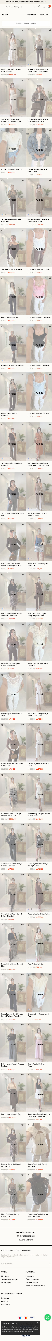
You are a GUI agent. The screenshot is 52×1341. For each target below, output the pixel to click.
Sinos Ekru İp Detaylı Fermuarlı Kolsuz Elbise (39, 815)
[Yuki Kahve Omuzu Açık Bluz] (13, 247)
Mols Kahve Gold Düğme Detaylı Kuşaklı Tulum (37, 615)
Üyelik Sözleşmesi (32, 1279)
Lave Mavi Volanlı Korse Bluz (38, 413)
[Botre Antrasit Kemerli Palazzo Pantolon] (13, 1042)
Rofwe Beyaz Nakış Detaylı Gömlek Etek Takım (38, 715)
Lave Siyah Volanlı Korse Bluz (39, 365)
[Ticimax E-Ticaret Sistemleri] (26, 1336)
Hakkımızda (30, 1276)
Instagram (5, 1298)
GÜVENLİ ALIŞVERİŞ (26, 1240)
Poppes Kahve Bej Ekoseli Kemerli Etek (11, 1165)
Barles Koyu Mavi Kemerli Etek (12, 365)
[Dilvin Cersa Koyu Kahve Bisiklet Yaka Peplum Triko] (13, 541)
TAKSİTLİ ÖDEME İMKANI (26, 1236)
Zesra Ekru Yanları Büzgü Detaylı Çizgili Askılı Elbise (11, 120)
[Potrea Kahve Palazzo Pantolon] (13, 391)
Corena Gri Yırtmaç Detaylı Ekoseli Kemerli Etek (11, 815)
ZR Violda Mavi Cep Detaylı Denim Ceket (38, 170)
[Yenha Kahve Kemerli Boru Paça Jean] (13, 197)
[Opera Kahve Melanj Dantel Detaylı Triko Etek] (13, 892)
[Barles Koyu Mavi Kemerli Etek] (13, 343)
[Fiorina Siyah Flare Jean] (13, 295)
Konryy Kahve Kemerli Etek (11, 1114)
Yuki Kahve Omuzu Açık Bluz (12, 269)
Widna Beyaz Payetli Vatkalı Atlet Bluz (11, 715)
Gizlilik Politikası (32, 1282)
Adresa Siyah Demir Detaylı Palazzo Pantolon (11, 865)
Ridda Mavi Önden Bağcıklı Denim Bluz (38, 565)
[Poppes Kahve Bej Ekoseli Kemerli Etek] (13, 1142)
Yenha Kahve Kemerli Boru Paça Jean (11, 220)
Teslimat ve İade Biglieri (9, 1279)
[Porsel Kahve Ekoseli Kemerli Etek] (13, 942)
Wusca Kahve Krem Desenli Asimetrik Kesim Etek (11, 615)
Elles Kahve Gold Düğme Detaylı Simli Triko (10, 665)
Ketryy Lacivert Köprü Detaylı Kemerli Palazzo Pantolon (12, 1015)
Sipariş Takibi (6, 1282)
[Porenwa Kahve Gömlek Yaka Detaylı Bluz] (13, 742)
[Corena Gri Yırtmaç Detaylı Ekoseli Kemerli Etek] (13, 792)
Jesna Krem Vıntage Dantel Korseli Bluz (38, 665)
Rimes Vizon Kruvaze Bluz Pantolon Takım (37, 515)
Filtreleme (31, 15)
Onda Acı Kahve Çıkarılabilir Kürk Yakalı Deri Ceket (38, 120)
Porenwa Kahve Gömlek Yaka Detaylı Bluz (12, 765)
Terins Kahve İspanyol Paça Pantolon (11, 464)
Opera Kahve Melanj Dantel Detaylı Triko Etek (11, 915)
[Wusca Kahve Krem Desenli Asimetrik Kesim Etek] (13, 591)
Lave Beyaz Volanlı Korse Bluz (39, 269)
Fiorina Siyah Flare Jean (10, 317)
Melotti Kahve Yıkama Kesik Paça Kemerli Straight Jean (38, 70)
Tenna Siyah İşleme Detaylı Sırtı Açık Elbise (38, 865)
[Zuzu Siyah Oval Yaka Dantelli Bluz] (13, 491)
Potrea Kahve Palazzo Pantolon (9, 414)
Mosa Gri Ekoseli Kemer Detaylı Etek (10, 1215)
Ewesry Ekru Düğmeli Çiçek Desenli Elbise (11, 70)
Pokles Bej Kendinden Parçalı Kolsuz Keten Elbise (38, 220)
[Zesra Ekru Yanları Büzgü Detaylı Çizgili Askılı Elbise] (13, 97)
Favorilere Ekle (2, 30)
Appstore (4, 1301)
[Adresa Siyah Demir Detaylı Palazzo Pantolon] (13, 842)
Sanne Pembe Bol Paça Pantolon (36, 1065)
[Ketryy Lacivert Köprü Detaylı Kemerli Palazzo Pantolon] (13, 992)
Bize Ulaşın (5, 1276)
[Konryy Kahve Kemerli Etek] (13, 1092)
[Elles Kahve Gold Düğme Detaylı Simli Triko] (13, 641)
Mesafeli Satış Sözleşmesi (35, 1286)
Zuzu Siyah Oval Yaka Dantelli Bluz (12, 515)
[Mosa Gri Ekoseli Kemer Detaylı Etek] (13, 1192)
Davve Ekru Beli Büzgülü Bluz (12, 169)
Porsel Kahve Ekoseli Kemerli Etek (12, 965)
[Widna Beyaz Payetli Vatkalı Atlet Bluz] (13, 691)
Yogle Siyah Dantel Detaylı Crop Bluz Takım (38, 1215)
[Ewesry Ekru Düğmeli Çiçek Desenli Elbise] (13, 47)
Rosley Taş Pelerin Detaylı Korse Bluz (37, 1165)
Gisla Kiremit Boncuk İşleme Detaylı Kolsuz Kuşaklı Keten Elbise (38, 465)
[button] (11, 64)
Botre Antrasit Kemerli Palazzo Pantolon (12, 1065)
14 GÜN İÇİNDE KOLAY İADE (26, 1232)
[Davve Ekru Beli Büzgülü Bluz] (13, 147)
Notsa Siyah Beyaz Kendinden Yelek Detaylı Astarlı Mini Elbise (39, 1115)
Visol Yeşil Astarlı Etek (36, 964)
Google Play (5, 1304)
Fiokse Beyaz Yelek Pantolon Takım (38, 765)
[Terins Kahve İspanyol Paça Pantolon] (13, 441)
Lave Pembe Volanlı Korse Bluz (39, 317)
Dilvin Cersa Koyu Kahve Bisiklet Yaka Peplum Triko (11, 565)
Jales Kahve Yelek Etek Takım (39, 914)
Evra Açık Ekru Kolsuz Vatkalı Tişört (38, 1015)
